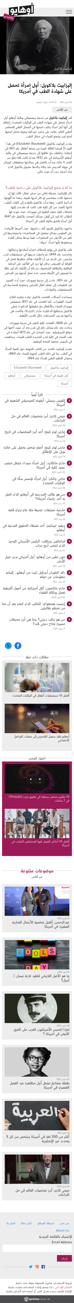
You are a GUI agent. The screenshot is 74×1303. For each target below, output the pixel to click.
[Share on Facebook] (17, 645)
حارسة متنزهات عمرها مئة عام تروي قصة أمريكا (36, 511)
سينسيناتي (30, 375)
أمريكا (64, 383)
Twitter (31, 1266)
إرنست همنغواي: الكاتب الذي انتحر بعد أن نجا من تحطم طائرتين (33, 605)
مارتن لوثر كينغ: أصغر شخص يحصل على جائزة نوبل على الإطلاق (34, 449)
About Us (62, 1230)
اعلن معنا (26, 1223)
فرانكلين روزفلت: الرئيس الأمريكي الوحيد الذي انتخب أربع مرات (36, 543)
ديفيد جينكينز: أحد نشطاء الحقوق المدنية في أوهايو (34, 527)
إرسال (64, 1258)
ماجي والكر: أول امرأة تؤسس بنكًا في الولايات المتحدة (38, 480)
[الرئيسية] (18, 12)
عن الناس (62, 109)
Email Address (62, 1242)
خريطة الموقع (46, 1223)
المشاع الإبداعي (63, 1287)
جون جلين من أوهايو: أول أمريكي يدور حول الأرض (35, 558)
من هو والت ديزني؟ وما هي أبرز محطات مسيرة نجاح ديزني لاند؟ (37, 621)
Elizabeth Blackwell (28, 367)
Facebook (43, 1266)
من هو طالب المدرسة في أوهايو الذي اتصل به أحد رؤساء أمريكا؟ (35, 496)
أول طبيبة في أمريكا (56, 375)
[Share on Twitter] (8, 645)
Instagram (37, 1266)
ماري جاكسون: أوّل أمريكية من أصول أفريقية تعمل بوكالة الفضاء (34, 590)
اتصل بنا (11, 1223)
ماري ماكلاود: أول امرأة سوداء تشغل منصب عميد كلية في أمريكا (34, 465)
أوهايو (11, 375)
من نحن (64, 1223)
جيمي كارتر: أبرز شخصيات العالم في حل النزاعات (38, 418)
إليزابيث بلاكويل (59, 367)
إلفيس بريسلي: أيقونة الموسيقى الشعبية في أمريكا (34, 402)
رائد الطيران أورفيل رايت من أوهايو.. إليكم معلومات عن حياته (35, 574)
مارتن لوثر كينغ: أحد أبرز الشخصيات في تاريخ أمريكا (35, 433)
